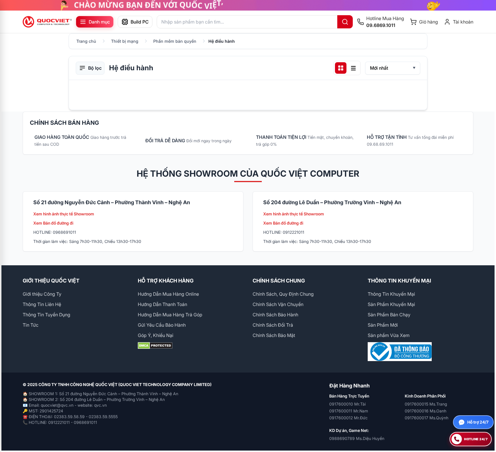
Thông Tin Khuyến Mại (391, 294)
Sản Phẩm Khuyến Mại (391, 304)
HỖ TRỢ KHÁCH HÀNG (165, 281)
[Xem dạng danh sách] (353, 68)
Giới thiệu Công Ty (42, 294)
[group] (248, 5)
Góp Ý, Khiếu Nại (155, 335)
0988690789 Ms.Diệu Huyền (356, 438)
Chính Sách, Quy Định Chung (283, 294)
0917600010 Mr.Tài (347, 404)
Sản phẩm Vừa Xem (389, 335)
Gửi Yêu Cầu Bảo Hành (162, 325)
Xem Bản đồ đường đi (53, 223)
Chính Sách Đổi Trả (273, 325)
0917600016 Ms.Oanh (425, 410)
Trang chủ (86, 41)
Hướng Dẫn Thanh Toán (162, 304)
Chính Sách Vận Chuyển (278, 304)
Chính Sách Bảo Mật (274, 335)
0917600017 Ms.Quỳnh (426, 417)
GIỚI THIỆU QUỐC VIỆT (51, 281)
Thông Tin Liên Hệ (42, 304)
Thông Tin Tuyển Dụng (46, 314)
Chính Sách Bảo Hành (275, 314)
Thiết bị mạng (124, 41)
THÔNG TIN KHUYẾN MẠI (399, 281)
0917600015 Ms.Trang (426, 404)
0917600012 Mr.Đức (348, 417)
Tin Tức (30, 325)
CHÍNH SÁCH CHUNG (279, 281)
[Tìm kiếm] (345, 21)
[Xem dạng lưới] (340, 68)
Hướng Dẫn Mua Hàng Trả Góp (170, 314)
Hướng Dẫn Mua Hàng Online (168, 294)
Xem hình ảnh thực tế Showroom (63, 213)
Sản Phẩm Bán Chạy (389, 314)
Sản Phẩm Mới (383, 325)
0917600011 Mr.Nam (348, 410)
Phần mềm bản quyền (174, 41)
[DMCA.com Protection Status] (191, 345)
